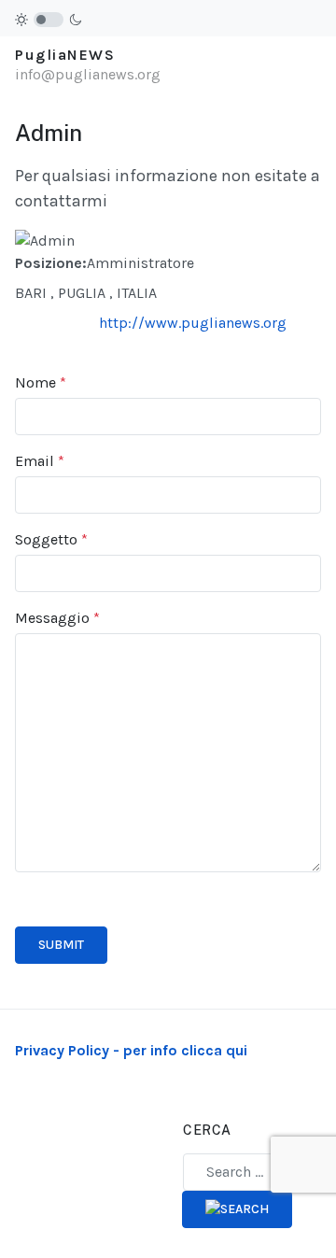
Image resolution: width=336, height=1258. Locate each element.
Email (39, 461)
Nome (40, 382)
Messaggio (57, 618)
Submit (61, 945)
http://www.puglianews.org (193, 323)
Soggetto (51, 539)
